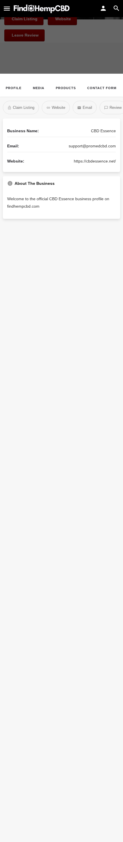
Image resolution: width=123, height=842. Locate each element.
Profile (13, 88)
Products (66, 88)
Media (38, 88)
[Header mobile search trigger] (116, 8)
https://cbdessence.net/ (95, 161)
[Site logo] (42, 9)
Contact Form (101, 88)
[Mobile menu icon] (7, 9)
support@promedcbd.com (92, 146)
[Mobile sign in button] (103, 8)
